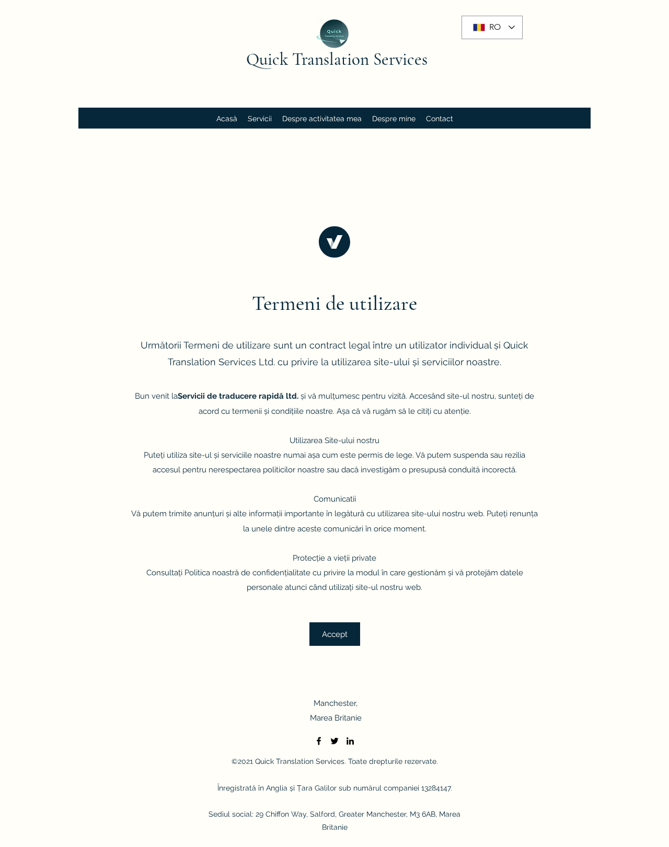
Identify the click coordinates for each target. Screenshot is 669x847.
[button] (334, 634)
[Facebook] (319, 741)
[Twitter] (334, 741)
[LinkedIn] (350, 741)
